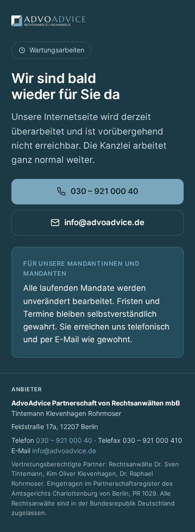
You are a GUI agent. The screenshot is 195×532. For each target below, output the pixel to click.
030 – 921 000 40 (104, 191)
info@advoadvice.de (104, 222)
